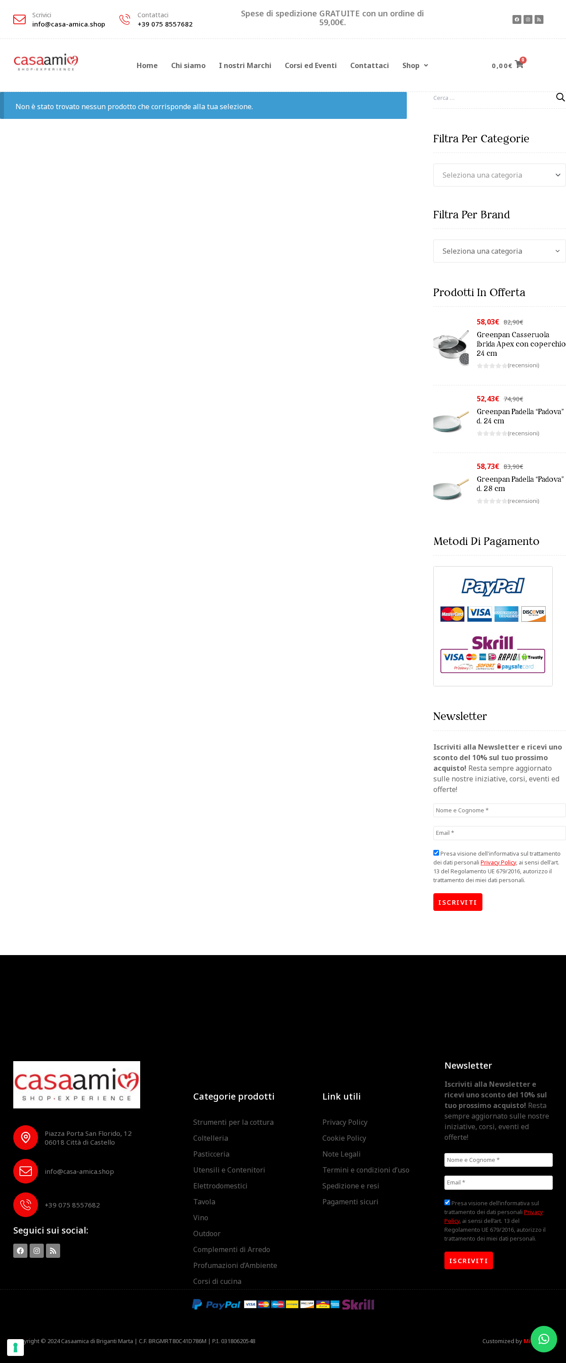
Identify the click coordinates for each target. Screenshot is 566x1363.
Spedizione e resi (350, 1186)
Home (147, 65)
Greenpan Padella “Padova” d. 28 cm (520, 484)
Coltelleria (210, 1138)
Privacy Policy (498, 862)
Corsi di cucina (217, 1281)
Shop (411, 65)
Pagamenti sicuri (350, 1202)
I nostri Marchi (245, 65)
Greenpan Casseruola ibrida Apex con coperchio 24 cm (521, 344)
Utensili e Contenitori (229, 1170)
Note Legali (341, 1154)
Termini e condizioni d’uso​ (365, 1170)
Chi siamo (188, 65)
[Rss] (539, 19)
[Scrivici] (19, 19)
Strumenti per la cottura (233, 1122)
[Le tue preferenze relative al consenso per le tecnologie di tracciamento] (15, 1347)
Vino (200, 1217)
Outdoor (207, 1233)
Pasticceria (211, 1154)
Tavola (204, 1202)
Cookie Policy (344, 1138)
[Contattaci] (125, 19)
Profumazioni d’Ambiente (235, 1265)
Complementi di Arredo (231, 1249)
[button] (415, 65)
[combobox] (499, 175)
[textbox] (500, 175)
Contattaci (153, 15)
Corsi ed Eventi (311, 65)
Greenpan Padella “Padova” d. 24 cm (520, 416)
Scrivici (41, 15)
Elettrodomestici (220, 1186)
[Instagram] (528, 19)
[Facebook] (516, 19)
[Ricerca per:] (499, 97)
